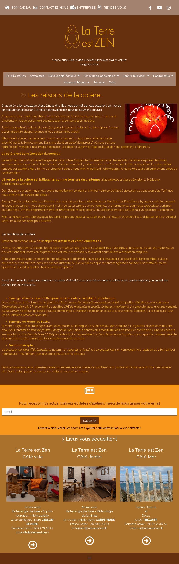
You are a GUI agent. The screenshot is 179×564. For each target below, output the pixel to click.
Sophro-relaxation (134, 75)
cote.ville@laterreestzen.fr (32, 532)
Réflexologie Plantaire (62, 75)
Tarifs (112, 82)
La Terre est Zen (16, 75)
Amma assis (37, 75)
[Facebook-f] (150, 8)
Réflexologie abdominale (99, 75)
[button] (89, 557)
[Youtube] (159, 8)
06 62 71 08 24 (43, 528)
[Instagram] (168, 8)
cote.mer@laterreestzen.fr (146, 528)
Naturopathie (161, 75)
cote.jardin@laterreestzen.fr (89, 528)
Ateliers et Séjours (75, 82)
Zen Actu (99, 82)
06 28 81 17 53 (99, 524)
